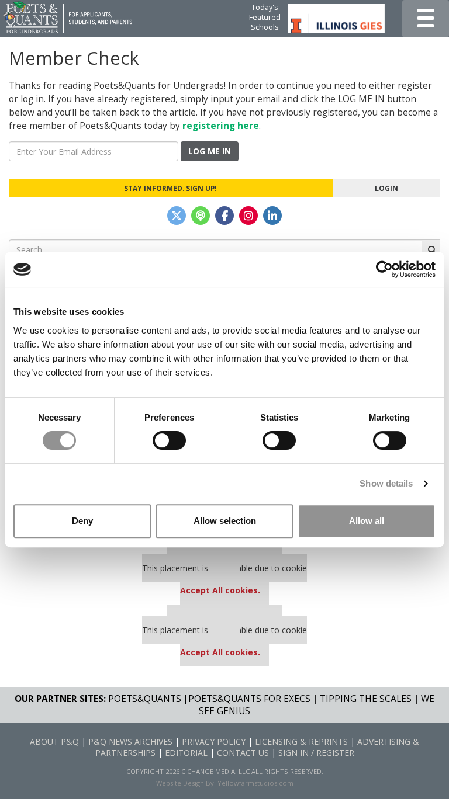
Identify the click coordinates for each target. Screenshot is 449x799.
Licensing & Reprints (301, 741)
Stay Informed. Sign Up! (170, 188)
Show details (386, 483)
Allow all (366, 521)
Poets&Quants (144, 699)
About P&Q (54, 741)
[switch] (169, 440)
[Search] (431, 249)
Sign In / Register (316, 752)
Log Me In (209, 151)
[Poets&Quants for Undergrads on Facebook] (224, 215)
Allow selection (225, 521)
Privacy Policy (214, 741)
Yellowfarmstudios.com (255, 783)
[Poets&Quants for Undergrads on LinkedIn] (272, 215)
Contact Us (243, 752)
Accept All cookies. (220, 590)
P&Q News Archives (130, 741)
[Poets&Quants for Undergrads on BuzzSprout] (200, 215)
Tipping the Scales (366, 699)
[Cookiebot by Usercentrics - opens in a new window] (384, 269)
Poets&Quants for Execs (249, 699)
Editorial (186, 752)
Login (386, 188)
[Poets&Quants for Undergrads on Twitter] (176, 215)
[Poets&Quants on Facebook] (248, 215)
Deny (82, 521)
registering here (220, 126)
